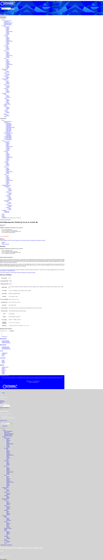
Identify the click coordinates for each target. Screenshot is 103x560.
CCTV (1, 350)
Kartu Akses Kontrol (5, 340)
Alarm (3, 373)
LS (7, 534)
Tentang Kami (4, 336)
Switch (3, 372)
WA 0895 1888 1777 (3, 270)
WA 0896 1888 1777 (11, 270)
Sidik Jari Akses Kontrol (6, 342)
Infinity (7, 442)
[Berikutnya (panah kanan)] (1, 554)
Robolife (3, 361)
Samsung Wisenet (9, 443)
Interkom (6, 536)
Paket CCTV (6, 432)
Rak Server (6, 114)
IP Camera (6, 448)
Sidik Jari (6, 495)
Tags (3, 243)
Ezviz (7, 461)
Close (1, 402)
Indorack (8, 541)
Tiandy (3, 362)
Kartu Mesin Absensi (5, 346)
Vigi (7, 459)
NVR (3, 215)
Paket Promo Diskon (8, 431)
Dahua (7, 439)
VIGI (7, 486)
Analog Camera (7, 438)
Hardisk (3, 371)
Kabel (5, 530)
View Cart (2, 400)
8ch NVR (13, 240)
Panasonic (8, 453)
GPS (5, 113)
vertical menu (4, 425)
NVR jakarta (38, 240)
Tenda (7, 524)
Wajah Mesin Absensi (5, 347)
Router (3, 370)
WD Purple (8, 520)
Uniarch (8, 457)
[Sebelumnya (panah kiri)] (0, 554)
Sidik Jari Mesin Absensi (6, 348)
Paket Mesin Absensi (8, 434)
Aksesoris (2, 365)
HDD (5, 94)
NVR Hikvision (33, 240)
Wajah (5, 492)
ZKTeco (8, 491)
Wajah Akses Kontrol (5, 341)
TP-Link (8, 527)
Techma (7, 445)
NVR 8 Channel (23, 240)
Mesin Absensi (3, 344)
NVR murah (43, 240)
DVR (3, 354)
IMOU (3, 360)
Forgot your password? (4, 407)
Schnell (7, 444)
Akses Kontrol (3, 338)
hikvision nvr (18, 240)
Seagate (7, 519)
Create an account (3, 420)
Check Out (2, 401)
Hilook (7, 441)
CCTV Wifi (2, 357)
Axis (7, 449)
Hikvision (3, 216)
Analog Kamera (5, 352)
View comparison (3, 559)
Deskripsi (3, 242)
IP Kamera (4, 353)
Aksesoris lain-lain (5, 367)
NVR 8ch (28, 240)
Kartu (5, 488)
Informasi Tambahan (5, 244)
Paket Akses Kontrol (8, 435)
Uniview (8, 447)
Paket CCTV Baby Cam (9, 433)
